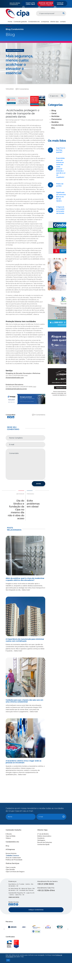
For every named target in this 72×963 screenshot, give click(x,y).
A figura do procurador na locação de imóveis (60, 210)
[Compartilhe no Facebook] (8, 417)
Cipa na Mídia (10, 836)
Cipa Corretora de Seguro (15, 871)
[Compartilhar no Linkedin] (13, 417)
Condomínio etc (34, 21)
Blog (53, 110)
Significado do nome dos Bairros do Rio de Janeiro (61, 197)
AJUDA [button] (60, 3)
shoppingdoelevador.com (15, 377)
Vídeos (8, 838)
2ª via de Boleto (43, 834)
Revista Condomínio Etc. (57, 125)
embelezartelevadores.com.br (16, 389)
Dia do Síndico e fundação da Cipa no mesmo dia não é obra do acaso (16, 509)
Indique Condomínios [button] (36, 910)
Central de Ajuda (43, 844)
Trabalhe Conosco (12, 855)
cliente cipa (54, 21)
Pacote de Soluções (44, 842)
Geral (53, 113)
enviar (38, 483)
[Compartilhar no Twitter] (11, 417)
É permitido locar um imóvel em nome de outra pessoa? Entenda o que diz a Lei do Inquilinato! (60, 167)
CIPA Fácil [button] (30, 3)
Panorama (56, 119)
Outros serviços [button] (46, 3)
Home (10, 21)
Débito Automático (44, 836)
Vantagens (41, 840)
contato (63, 21)
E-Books (9, 834)
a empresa (45, 21)
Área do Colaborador (13, 857)
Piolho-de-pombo (60, 185)
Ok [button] (8, 960)
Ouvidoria (40, 838)
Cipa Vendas (10, 869)
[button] (8, 929)
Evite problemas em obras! (33, 503)
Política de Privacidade (14, 860)
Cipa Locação (11, 867)
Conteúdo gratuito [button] (20, 21)
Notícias (55, 116)
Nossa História (11, 853)
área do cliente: (15, 3)
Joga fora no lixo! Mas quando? (60, 150)
